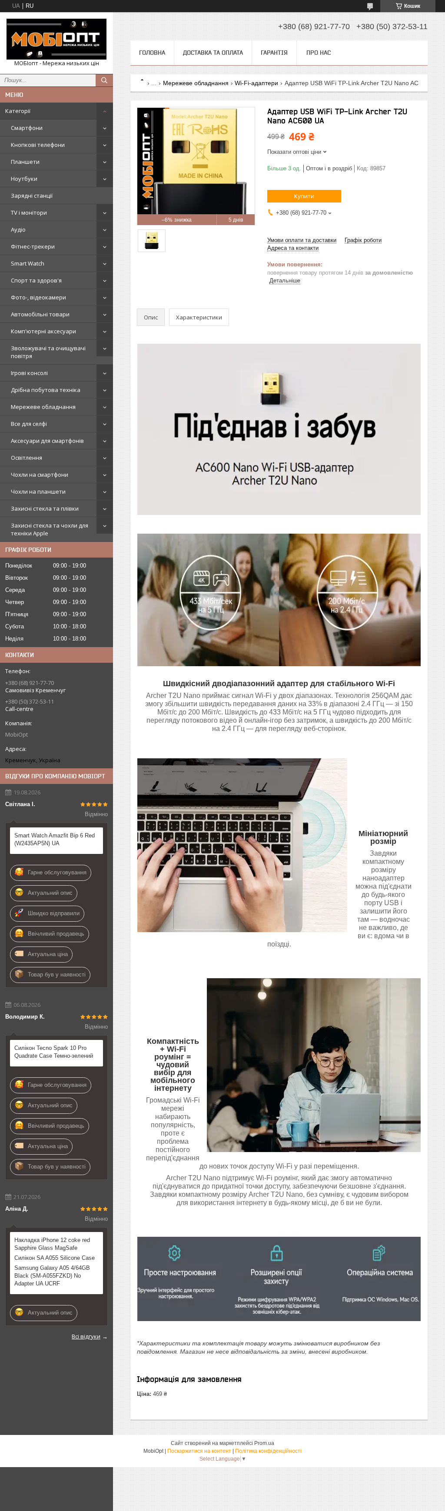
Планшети (25, 162)
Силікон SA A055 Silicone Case (54, 1258)
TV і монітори (29, 212)
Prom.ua (264, 1443)
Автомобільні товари (40, 314)
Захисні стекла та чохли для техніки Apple (49, 529)
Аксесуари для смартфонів (47, 441)
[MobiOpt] (56, 39)
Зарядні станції (32, 195)
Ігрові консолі (29, 373)
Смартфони (27, 128)
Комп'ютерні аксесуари (43, 331)
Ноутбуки (24, 179)
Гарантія (274, 52)
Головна (152, 52)
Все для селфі (29, 424)
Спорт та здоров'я (36, 280)
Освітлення (26, 458)
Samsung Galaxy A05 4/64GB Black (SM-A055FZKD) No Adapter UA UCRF (52, 1276)
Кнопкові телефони (38, 145)
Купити (304, 196)
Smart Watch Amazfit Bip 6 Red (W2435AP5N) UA (54, 839)
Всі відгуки (86, 1336)
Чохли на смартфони (39, 474)
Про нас (318, 52)
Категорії (17, 111)
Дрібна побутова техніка (45, 390)
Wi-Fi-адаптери (256, 83)
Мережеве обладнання (43, 407)
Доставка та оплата (213, 52)
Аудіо (18, 229)
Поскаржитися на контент (199, 1451)
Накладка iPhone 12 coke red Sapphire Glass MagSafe (52, 1244)
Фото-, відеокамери (38, 297)
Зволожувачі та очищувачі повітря (48, 352)
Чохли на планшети (38, 491)
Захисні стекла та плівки (45, 508)
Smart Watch (27, 263)
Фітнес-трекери (33, 246)
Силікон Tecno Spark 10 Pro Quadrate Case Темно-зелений (53, 1052)
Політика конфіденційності (268, 1451)
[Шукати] (104, 80)
